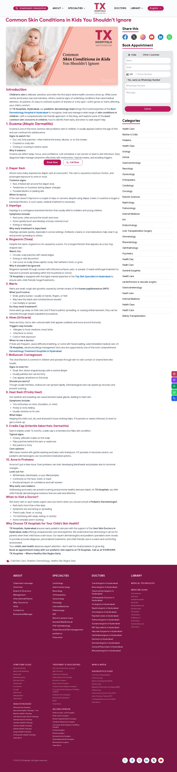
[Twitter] (154, 760)
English (154, 8)
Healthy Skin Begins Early (63, 561)
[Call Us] (174, 398)
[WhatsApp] (174, 392)
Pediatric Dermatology (38, 561)
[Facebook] (132, 760)
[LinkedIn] (146, 760)
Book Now (52, 162)
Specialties (75, 8)
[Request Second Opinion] (174, 380)
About (57, 8)
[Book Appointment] (174, 374)
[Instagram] (139, 760)
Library (136, 8)
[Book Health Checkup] (174, 386)
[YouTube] (161, 760)
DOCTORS (120, 8)
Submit (147, 109)
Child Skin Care (18, 561)
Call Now (74, 162)
